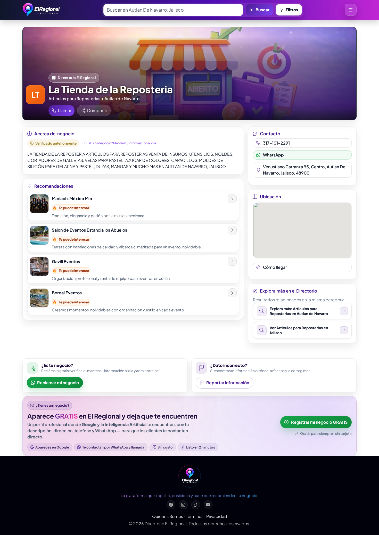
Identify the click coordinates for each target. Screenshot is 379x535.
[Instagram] (183, 504)
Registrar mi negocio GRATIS (319, 422)
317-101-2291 (276, 143)
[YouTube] (208, 504)
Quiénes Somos (167, 516)
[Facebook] (171, 504)
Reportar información (227, 382)
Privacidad (216, 516)
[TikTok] (195, 504)
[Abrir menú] (351, 10)
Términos (194, 516)
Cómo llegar (275, 267)
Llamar (64, 110)
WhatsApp (273, 155)
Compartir (97, 110)
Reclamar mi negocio (58, 382)
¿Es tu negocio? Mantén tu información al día (122, 143)
